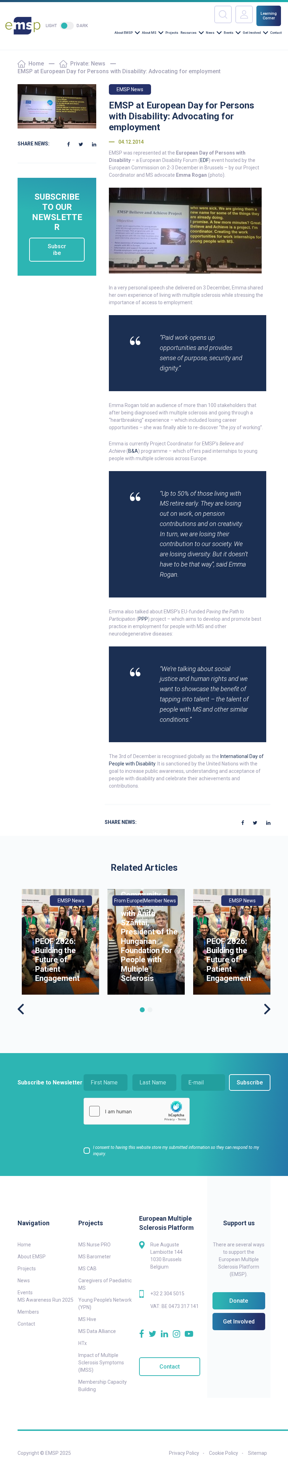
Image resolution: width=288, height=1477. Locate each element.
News (210, 33)
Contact (276, 33)
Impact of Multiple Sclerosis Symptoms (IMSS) (101, 1362)
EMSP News (130, 89)
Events (229, 33)
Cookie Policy (223, 1453)
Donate (238, 1300)
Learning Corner (269, 15)
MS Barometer (94, 1256)
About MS (149, 33)
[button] (142, 1009)
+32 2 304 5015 (167, 1293)
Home (36, 63)
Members (28, 1312)
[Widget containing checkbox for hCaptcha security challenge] (137, 1111)
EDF (204, 160)
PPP (143, 619)
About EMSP (123, 33)
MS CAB (87, 1268)
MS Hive (87, 1319)
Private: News (87, 63)
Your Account (244, 14)
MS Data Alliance (97, 1331)
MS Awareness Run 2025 (45, 1300)
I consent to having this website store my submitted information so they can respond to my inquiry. (176, 1150)
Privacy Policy (184, 1453)
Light (51, 25)
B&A (133, 451)
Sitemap (257, 1453)
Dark (82, 25)
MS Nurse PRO (94, 1244)
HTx (82, 1343)
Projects (171, 33)
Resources (189, 33)
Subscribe (57, 249)
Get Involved (252, 33)
